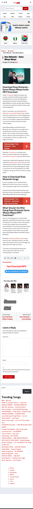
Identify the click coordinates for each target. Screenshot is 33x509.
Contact (12, 470)
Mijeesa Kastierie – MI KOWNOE (12, 451)
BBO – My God (6, 400)
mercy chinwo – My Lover (10, 433)
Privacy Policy (14, 477)
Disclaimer (13, 472)
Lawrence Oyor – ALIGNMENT (12, 431)
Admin (16, 62)
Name (5, 360)
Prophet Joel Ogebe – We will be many (14, 429)
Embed (12, 483)
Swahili (11, 51)
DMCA (12, 474)
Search (3, 387)
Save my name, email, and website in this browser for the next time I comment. (16, 370)
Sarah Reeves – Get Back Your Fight (13, 458)
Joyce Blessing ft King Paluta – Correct (14, 416)
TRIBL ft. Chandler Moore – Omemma (14, 402)
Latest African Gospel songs (11, 156)
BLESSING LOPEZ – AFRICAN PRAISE (14, 447)
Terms (12, 479)
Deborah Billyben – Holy (10, 453)
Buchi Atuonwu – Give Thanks (11, 460)
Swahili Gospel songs (15, 162)
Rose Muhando (10, 302)
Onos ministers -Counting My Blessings (15, 409)
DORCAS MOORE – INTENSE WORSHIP (14, 405)
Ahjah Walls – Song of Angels (11, 449)
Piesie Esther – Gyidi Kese (10, 418)
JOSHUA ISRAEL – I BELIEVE (11, 456)
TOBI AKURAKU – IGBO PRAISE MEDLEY (15, 438)
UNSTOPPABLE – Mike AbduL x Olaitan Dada (16, 411)
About (12, 468)
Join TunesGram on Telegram (17, 271)
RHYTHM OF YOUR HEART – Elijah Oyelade (16, 440)
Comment (6, 336)
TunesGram (10, 95)
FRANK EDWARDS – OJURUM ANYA (13, 414)
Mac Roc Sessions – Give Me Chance (14, 407)
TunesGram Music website (17, 238)
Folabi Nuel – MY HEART (10, 436)
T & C (11, 481)
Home (4, 51)
